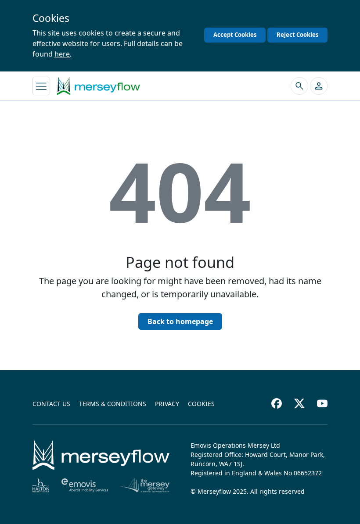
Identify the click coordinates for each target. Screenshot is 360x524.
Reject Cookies (297, 35)
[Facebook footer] (276, 403)
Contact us (51, 403)
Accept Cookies (234, 35)
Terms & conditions (112, 403)
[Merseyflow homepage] (98, 86)
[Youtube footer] (322, 403)
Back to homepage (180, 321)
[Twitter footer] (299, 403)
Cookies (201, 403)
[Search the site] (299, 86)
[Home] (100, 455)
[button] (319, 86)
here (62, 54)
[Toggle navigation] (41, 86)
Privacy (167, 403)
